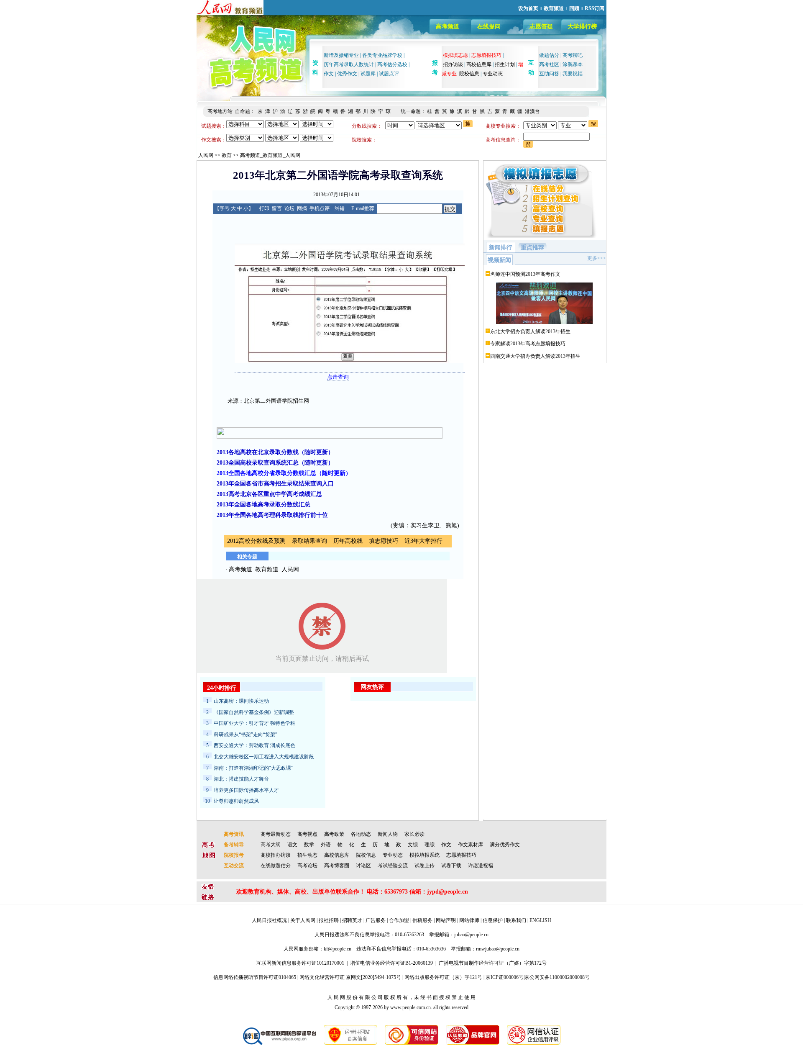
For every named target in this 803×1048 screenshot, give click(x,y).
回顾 (574, 8)
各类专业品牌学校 (382, 55)
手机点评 (319, 208)
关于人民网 (302, 920)
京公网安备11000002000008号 (557, 977)
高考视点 (307, 834)
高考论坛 (307, 865)
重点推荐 (532, 247)
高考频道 (447, 26)
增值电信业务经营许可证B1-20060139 (391, 963)
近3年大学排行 (423, 541)
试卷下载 (451, 865)
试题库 (368, 74)
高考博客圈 (336, 865)
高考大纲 (271, 845)
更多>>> (596, 258)
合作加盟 (399, 920)
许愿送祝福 (480, 865)
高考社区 (549, 64)
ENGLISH (540, 920)
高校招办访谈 (276, 855)
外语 (326, 845)
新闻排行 (500, 247)
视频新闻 (499, 260)
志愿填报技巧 (461, 855)
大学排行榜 (582, 26)
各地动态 (361, 834)
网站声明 (446, 920)
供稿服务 (422, 920)
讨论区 (363, 865)
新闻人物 (388, 834)
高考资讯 (234, 834)
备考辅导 (234, 845)
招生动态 (307, 855)
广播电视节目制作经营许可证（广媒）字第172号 (493, 963)
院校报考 (234, 855)
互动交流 (234, 865)
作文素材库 (470, 845)
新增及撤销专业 (341, 55)
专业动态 (493, 74)
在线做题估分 (276, 865)
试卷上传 (424, 865)
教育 (227, 155)
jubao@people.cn (471, 935)
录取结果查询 (309, 541)
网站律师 (469, 920)
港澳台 (532, 111)
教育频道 (554, 8)
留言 (277, 208)
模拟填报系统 (424, 855)
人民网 (205, 155)
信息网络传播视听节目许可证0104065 (254, 977)
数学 (309, 845)
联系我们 (516, 920)
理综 (430, 845)
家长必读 (414, 834)
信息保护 (493, 920)
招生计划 (505, 64)
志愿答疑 (541, 26)
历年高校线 (348, 541)
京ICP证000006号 (505, 977)
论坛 (289, 208)
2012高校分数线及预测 (256, 541)
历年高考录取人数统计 (349, 64)
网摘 (302, 208)
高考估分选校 (392, 64)
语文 (292, 845)
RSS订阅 (594, 8)
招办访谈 (453, 64)
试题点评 (389, 74)
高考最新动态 (276, 834)
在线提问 (489, 26)
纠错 (340, 208)
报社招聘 (329, 920)
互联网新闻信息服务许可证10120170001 (300, 963)
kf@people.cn (337, 949)
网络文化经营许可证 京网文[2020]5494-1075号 (350, 977)
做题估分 (549, 55)
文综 (413, 845)
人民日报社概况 (269, 920)
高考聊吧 (573, 55)
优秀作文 (347, 74)
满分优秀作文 (505, 845)
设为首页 (528, 8)
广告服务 (376, 920)
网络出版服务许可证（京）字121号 (443, 977)
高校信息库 (478, 64)
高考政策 (334, 834)
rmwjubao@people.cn (497, 949)
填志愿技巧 (383, 541)
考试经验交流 (393, 865)
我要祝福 (573, 74)
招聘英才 (352, 920)
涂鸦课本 (573, 64)
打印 (264, 208)
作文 (329, 74)
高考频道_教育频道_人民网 (270, 155)
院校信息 (469, 74)
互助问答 (549, 74)
